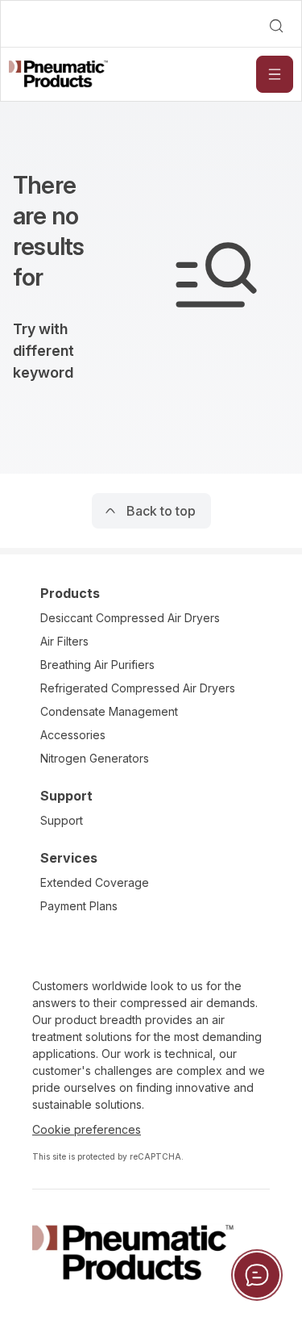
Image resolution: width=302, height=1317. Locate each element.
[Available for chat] (256, 1275)
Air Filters (64, 641)
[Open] (274, 74)
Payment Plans (79, 906)
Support (61, 820)
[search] (276, 25)
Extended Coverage (94, 882)
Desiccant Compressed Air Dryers (130, 618)
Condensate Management (109, 711)
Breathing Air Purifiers (97, 664)
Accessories (72, 735)
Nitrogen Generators (94, 758)
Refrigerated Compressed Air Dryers (137, 688)
